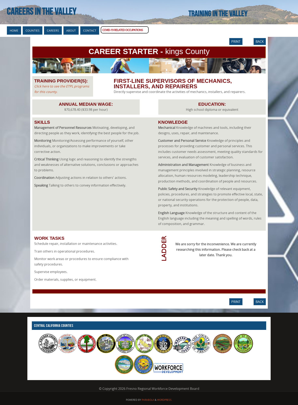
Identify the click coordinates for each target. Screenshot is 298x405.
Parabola (148, 400)
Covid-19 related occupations (122, 30)
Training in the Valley (218, 13)
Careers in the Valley (41, 11)
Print (235, 41)
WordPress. (164, 400)
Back (260, 41)
